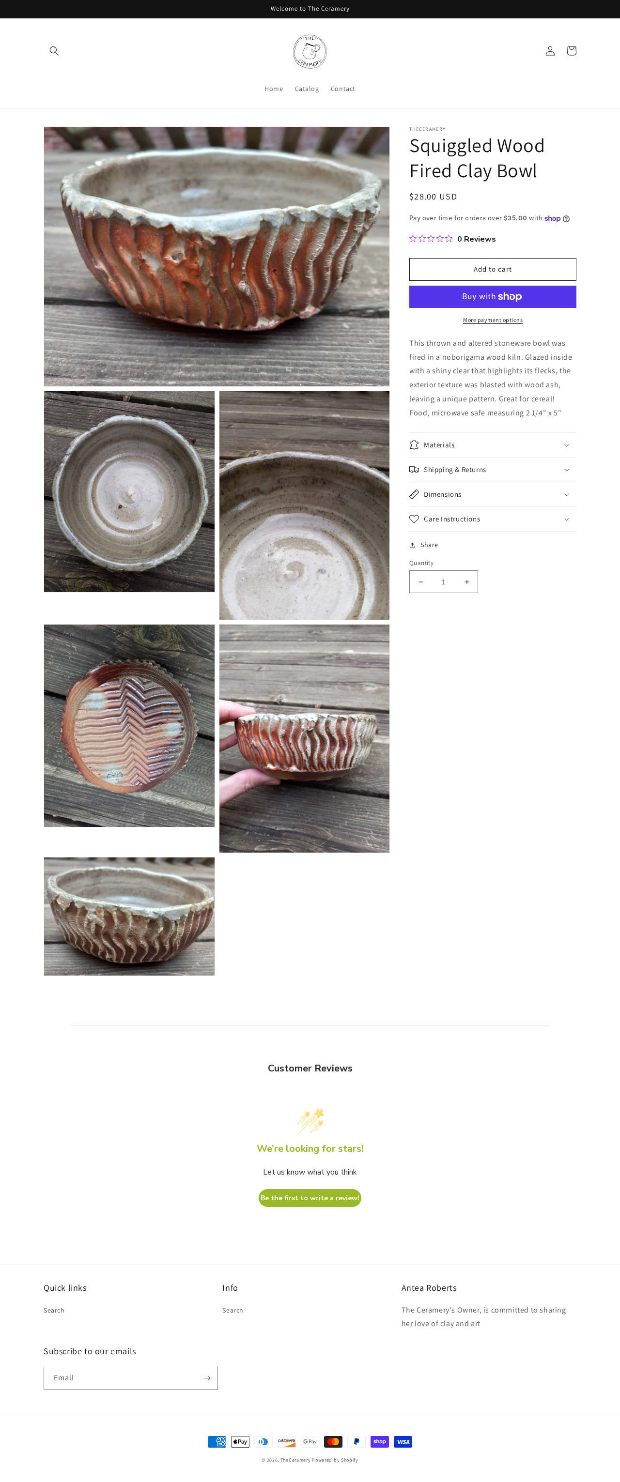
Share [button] (429, 544)
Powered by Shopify (335, 1460)
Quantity (421, 563)
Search (54, 1310)
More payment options (493, 319)
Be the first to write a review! (310, 1198)
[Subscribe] (206, 1378)
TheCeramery (295, 1460)
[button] (54, 50)
